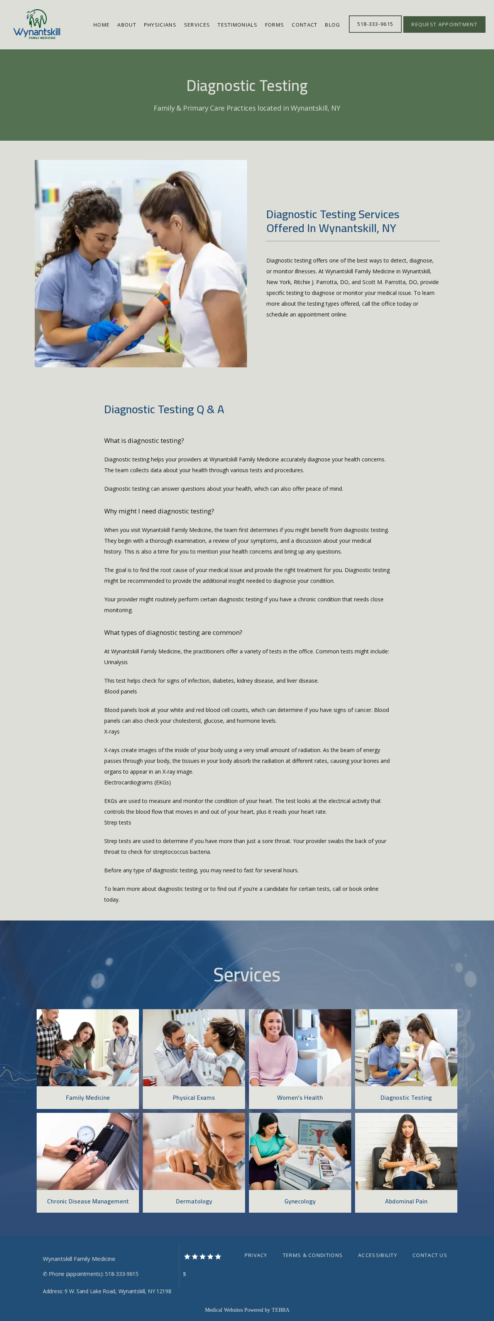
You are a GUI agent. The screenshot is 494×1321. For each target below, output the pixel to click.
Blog (332, 24)
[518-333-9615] (375, 32)
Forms (274, 24)
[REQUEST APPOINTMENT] (444, 32)
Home (101, 24)
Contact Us (430, 1255)
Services (197, 24)
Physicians (160, 24)
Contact (304, 24)
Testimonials (237, 24)
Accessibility (377, 1255)
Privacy (256, 1255)
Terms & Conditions (313, 1255)
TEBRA (280, 1310)
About (126, 24)
